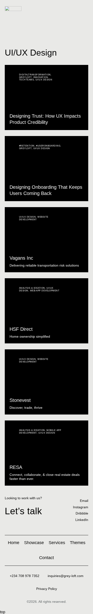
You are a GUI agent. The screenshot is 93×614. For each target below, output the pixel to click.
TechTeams (26, 80)
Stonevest (20, 400)
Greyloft (25, 77)
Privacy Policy (46, 589)
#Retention (27, 146)
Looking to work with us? (23, 498)
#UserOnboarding (48, 146)
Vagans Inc (21, 258)
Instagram (80, 507)
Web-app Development (45, 290)
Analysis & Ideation (32, 288)
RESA (16, 467)
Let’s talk (23, 511)
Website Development (33, 218)
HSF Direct (21, 329)
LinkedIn (81, 520)
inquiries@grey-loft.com (65, 576)
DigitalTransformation (35, 74)
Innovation (40, 77)
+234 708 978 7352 (24, 576)
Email (84, 501)
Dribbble (82, 513)
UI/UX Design (44, 80)
